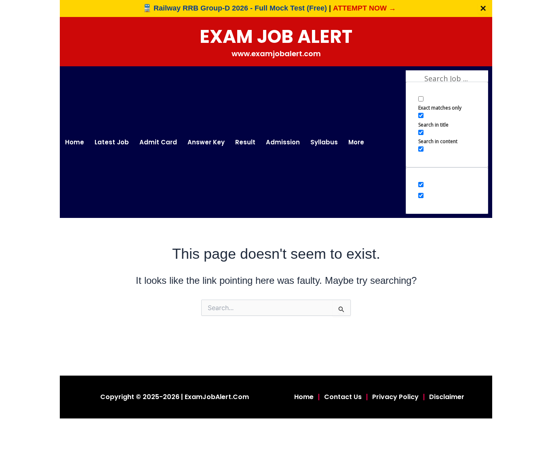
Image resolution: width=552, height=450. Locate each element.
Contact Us (343, 396)
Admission (283, 142)
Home (74, 142)
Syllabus (324, 142)
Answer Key (206, 142)
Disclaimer (446, 396)
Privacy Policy (395, 396)
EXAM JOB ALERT (276, 36)
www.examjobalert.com (276, 54)
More (356, 142)
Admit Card (158, 142)
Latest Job (112, 142)
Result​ (245, 142)
